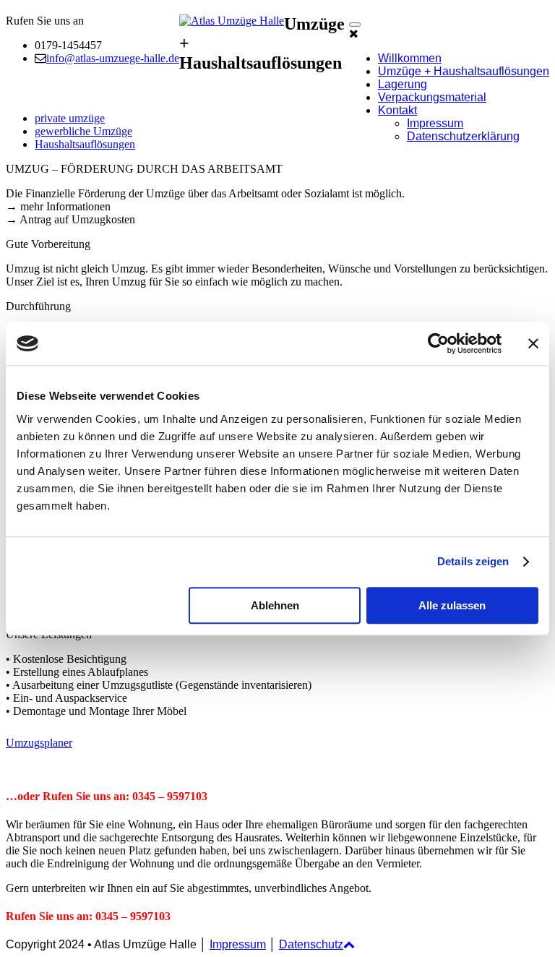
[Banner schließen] (533, 343)
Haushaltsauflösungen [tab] (85, 144)
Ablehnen (275, 605)
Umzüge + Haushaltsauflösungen (463, 71)
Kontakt (397, 110)
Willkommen (410, 58)
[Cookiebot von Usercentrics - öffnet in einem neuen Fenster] (438, 343)
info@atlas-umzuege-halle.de (112, 58)
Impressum (435, 123)
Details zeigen (473, 561)
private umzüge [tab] (70, 118)
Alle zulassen (452, 605)
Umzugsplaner (39, 743)
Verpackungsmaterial (432, 97)
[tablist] (277, 131)
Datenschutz (311, 944)
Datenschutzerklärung (463, 136)
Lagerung (402, 84)
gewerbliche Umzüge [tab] (83, 131)
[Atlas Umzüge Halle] (231, 20)
